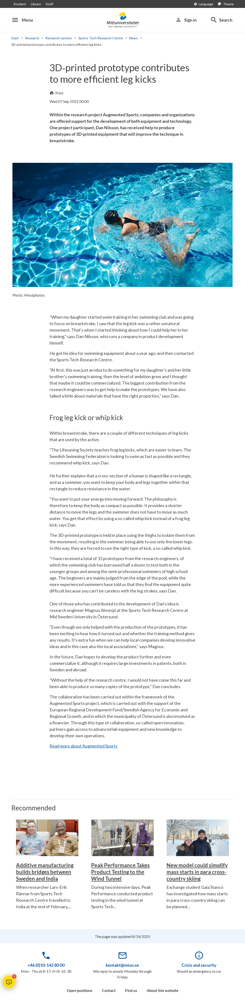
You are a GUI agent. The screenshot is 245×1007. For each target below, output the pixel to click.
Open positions (79, 990)
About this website (162, 990)
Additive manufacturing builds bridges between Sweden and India (44, 872)
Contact (109, 990)
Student (20, 4)
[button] (9, 982)
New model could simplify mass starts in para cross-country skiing (197, 872)
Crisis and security (199, 965)
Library (36, 4)
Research (32, 38)
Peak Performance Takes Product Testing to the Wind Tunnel (120, 872)
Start (15, 38)
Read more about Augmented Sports (83, 746)
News (133, 38)
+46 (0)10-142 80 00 (46, 965)
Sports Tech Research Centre (100, 38)
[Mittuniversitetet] (122, 19)
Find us (131, 990)
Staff (49, 4)
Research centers (58, 38)
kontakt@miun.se (122, 965)
